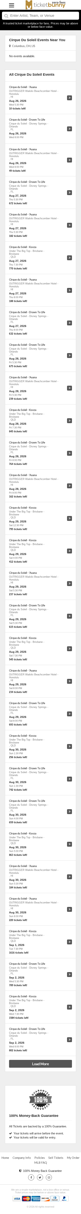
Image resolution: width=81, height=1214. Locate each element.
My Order (73, 1157)
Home (5, 1157)
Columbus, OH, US (23, 46)
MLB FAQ (40, 1162)
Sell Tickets (55, 1157)
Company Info (22, 1157)
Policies (39, 1157)
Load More (40, 1064)
